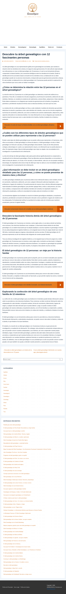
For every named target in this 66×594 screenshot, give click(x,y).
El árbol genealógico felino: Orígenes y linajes (14, 504)
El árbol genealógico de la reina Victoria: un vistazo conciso (17, 482)
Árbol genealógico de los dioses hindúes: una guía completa (17, 519)
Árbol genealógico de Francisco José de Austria (14, 540)
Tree (4, 411)
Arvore (5, 378)
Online (4, 402)
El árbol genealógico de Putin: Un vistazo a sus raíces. (16, 458)
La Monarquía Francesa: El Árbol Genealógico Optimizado (17, 513)
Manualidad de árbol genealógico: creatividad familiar (15, 443)
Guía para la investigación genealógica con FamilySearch (16, 495)
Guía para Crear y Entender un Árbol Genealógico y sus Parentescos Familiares (22, 549)
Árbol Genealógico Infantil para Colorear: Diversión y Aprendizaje (18, 479)
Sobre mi (51, 47)
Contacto (59, 47)
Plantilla (5, 408)
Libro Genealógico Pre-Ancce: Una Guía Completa (15, 452)
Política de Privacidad (7, 587)
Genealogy (5, 399)
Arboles (12, 47)
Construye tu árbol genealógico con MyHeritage (14, 559)
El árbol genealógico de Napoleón (11, 571)
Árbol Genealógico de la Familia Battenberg (13, 522)
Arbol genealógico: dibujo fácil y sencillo (12, 568)
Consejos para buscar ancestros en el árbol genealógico (16, 473)
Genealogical (22, 47)
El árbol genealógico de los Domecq (11, 543)
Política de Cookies (25, 587)
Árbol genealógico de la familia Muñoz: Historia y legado (16, 434)
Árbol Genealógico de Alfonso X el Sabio (12, 528)
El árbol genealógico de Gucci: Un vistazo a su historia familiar (18, 501)
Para (4, 405)
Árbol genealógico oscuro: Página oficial (12, 507)
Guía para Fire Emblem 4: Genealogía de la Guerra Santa (16, 546)
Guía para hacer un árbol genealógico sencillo (14, 431)
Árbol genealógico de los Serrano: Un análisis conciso (16, 562)
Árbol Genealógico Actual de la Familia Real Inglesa (15, 440)
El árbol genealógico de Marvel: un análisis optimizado (16, 437)
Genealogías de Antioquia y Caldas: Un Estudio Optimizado (17, 492)
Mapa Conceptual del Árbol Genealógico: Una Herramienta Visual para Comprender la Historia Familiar (27, 449)
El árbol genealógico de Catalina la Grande (13, 461)
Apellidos (42, 47)
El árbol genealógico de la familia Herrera (13, 556)
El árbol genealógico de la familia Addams (13, 553)
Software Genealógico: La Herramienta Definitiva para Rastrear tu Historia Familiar (22, 510)
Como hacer (6, 384)
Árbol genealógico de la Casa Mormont (12, 476)
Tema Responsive (51, 589)
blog (4, 381)
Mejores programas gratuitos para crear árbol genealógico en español (19, 525)
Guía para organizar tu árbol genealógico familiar (14, 488)
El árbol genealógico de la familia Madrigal (13, 531)
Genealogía (32, 47)
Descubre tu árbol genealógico (10, 565)
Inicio (5, 47)
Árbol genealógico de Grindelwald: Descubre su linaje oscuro (17, 574)
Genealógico (6, 396)
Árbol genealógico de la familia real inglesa (13, 464)
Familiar (5, 387)
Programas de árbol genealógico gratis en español (15, 455)
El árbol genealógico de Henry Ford (11, 467)
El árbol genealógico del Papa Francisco (12, 446)
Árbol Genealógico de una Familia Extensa (13, 485)
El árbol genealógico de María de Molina (12, 534)
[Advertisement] (33, 33)
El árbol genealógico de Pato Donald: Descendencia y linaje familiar (19, 427)
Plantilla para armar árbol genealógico (12, 424)
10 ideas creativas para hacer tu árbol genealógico (15, 498)
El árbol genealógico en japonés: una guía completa (15, 537)
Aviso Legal (16, 587)
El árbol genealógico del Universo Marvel (12, 516)
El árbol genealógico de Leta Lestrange (12, 470)
